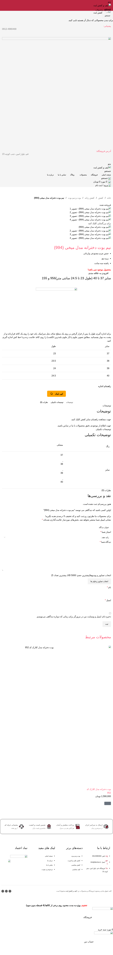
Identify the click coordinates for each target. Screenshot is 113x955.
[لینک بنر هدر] (56, 477)
